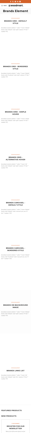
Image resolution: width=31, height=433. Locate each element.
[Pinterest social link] (15, 1)
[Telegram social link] (20, 1)
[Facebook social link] (11, 1)
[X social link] (13, 1)
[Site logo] (15, 5)
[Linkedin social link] (18, 1)
